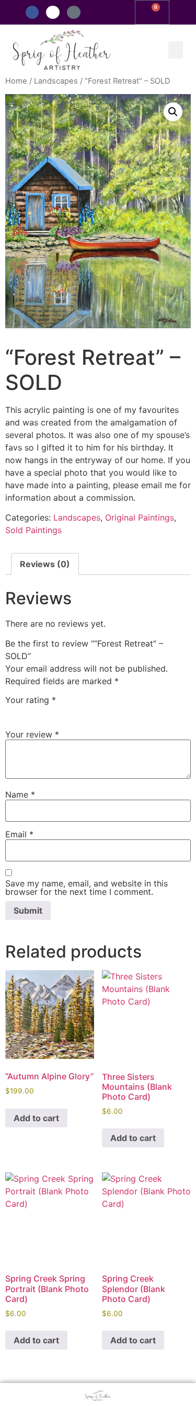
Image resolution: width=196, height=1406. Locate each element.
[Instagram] (53, 12)
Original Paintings (139, 517)
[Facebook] (32, 12)
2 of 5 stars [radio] (26, 711)
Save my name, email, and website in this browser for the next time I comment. (86, 887)
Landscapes (56, 81)
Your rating (30, 700)
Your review (32, 734)
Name (20, 794)
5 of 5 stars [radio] (72, 711)
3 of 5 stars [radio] (42, 711)
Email (19, 834)
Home (16, 81)
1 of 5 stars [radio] (11, 711)
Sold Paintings (33, 530)
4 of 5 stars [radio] (57, 711)
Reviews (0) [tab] (45, 564)
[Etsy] (73, 12)
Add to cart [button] (36, 1118)
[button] (175, 50)
